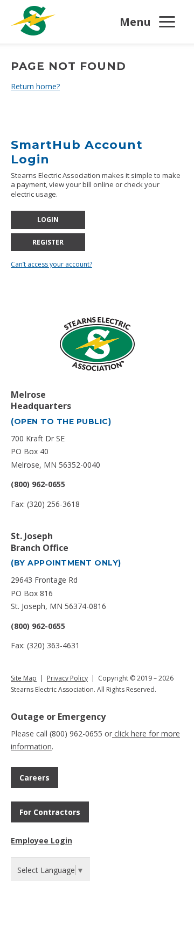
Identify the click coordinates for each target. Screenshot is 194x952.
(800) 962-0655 (38, 484)
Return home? (35, 86)
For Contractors (49, 812)
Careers (34, 777)
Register (48, 242)
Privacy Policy (67, 678)
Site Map (24, 678)
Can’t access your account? (51, 264)
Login (48, 219)
